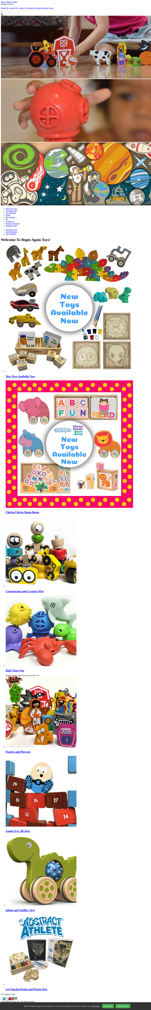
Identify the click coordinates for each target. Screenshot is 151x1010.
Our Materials (11, 213)
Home (8, 215)
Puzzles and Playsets (18, 751)
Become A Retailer (34, 8)
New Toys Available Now (20, 376)
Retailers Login (47, 8)
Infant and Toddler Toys (20, 910)
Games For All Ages (18, 831)
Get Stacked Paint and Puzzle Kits (26, 989)
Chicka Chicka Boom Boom (22, 512)
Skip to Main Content (9, 2)
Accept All (108, 1006)
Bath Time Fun (15, 670)
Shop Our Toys (11, 209)
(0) (17, 8)
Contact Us (10, 221)
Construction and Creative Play (25, 591)
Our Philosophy (11, 211)
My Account (10, 217)
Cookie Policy (95, 1006)
